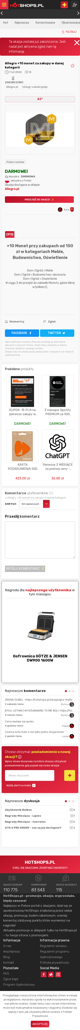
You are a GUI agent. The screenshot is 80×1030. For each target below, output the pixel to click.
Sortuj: (11, 503)
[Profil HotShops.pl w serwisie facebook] (43, 974)
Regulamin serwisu (53, 946)
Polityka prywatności (54, 962)
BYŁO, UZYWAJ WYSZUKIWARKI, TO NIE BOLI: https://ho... (39, 710)
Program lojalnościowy (19, 984)
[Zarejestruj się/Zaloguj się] (74, 4)
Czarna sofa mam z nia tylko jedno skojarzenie (34, 731)
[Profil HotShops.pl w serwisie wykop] (51, 974)
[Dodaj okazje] (64, 4)
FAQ (6, 973)
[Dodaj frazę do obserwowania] (69, 775)
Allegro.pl (12, 86)
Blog (6, 957)
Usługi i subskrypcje (35, 86)
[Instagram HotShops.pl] (58, 974)
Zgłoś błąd (10, 979)
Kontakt (8, 962)
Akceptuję (40, 1023)
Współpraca (11, 951)
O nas (7, 946)
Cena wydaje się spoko (19, 721)
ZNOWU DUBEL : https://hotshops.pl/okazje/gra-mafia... (39, 699)
